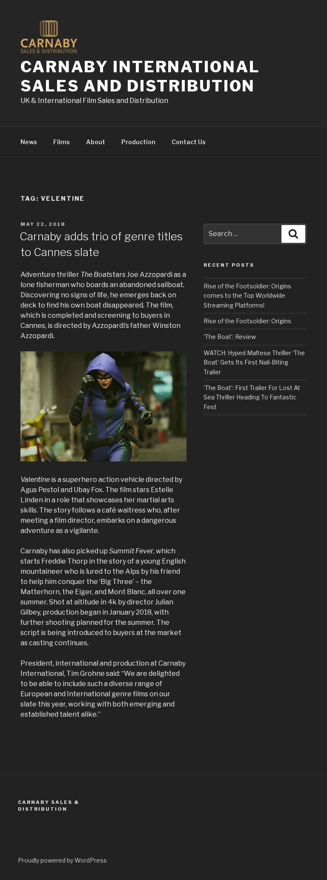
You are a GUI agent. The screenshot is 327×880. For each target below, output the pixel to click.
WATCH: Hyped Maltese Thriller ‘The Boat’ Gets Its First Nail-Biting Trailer (254, 362)
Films (61, 141)
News (28, 141)
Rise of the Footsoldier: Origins (247, 321)
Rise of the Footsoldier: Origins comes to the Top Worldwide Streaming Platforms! (247, 295)
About (95, 141)
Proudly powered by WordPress (62, 860)
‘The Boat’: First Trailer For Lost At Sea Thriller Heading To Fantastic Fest (252, 397)
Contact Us (189, 141)
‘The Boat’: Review (230, 336)
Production (138, 141)
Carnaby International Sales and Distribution (140, 76)
